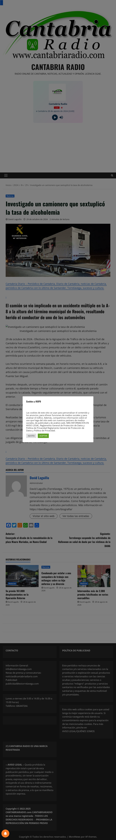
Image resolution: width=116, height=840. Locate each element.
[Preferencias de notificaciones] (5, 833)
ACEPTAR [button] (43, 435)
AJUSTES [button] (31, 435)
